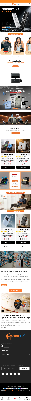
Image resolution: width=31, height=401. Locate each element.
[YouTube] (14, 373)
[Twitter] (18, 373)
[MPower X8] (23, 146)
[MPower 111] (8, 221)
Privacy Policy (21, 386)
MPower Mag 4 (8, 154)
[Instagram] (6, 373)
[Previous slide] (2, 154)
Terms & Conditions (11, 386)
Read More (4, 285)
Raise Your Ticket (6, 346)
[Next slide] (17, 56)
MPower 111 (8, 229)
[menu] (2, 4)
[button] (2, 196)
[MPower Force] (23, 221)
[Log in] (25, 4)
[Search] (6, 4)
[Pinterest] (10, 373)
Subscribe (25, 368)
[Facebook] (3, 373)
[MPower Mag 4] (8, 146)
